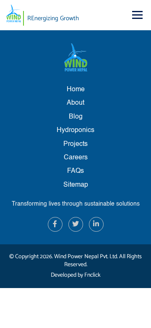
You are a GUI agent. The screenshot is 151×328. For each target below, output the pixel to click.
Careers (76, 157)
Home (76, 89)
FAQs (75, 171)
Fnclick (92, 275)
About (75, 103)
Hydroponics (75, 130)
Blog (76, 117)
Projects (75, 144)
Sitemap (75, 185)
